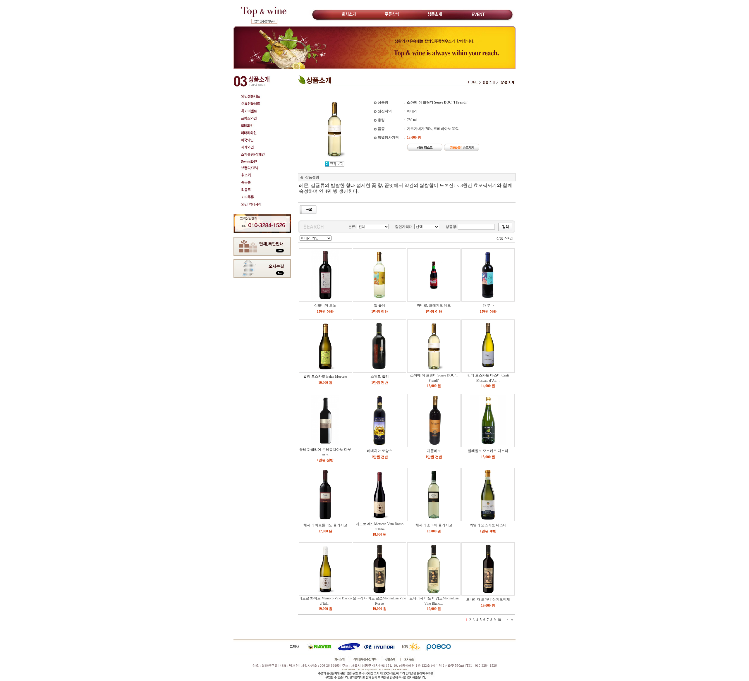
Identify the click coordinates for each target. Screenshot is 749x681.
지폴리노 (434, 451)
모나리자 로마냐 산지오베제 (488, 599)
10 (499, 620)
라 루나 (488, 305)
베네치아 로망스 (379, 451)
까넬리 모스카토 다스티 (488, 525)
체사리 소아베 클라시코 (433, 525)
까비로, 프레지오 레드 (434, 305)
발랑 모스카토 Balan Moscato (325, 376)
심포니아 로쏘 (325, 305)
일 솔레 (379, 305)
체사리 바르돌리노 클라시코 (325, 525)
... (503, 620)
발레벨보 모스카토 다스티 (488, 451)
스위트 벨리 (379, 376)
